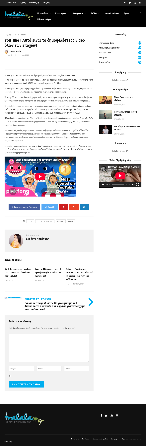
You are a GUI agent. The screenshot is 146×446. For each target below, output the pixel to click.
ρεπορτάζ (103, 57)
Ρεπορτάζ (46, 3)
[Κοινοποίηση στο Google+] (74, 207)
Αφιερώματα (78, 13)
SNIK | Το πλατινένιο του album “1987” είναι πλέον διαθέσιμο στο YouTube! (18, 272)
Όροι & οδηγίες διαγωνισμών (131, 439)
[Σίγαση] (133, 184)
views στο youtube (45, 221)
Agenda (127, 13)
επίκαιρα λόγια (105, 53)
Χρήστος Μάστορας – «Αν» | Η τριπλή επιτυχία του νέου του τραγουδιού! (48, 272)
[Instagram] (140, 3)
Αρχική (23, 3)
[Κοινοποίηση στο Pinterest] (63, 207)
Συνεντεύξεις (34, 3)
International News (106, 43)
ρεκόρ (70, 221)
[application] (120, 176)
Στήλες (94, 13)
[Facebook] (101, 415)
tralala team (86, 439)
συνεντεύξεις (104, 62)
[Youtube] (135, 3)
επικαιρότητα (20, 35)
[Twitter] (106, 415)
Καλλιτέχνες (60, 13)
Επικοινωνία (75, 439)
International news (111, 13)
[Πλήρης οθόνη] (137, 184)
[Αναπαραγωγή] (102, 184)
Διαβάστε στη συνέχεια (38, 299)
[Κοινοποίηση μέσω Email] (84, 207)
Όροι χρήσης (115, 439)
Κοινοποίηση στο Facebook (25, 207)
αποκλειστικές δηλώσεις (109, 48)
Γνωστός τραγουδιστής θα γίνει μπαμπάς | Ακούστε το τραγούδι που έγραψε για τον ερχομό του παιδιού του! (55, 306)
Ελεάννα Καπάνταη (16, 52)
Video (30, 221)
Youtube (60, 221)
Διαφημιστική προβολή (100, 439)
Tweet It (51, 207)
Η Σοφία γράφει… (44, 19)
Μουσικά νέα (42, 13)
